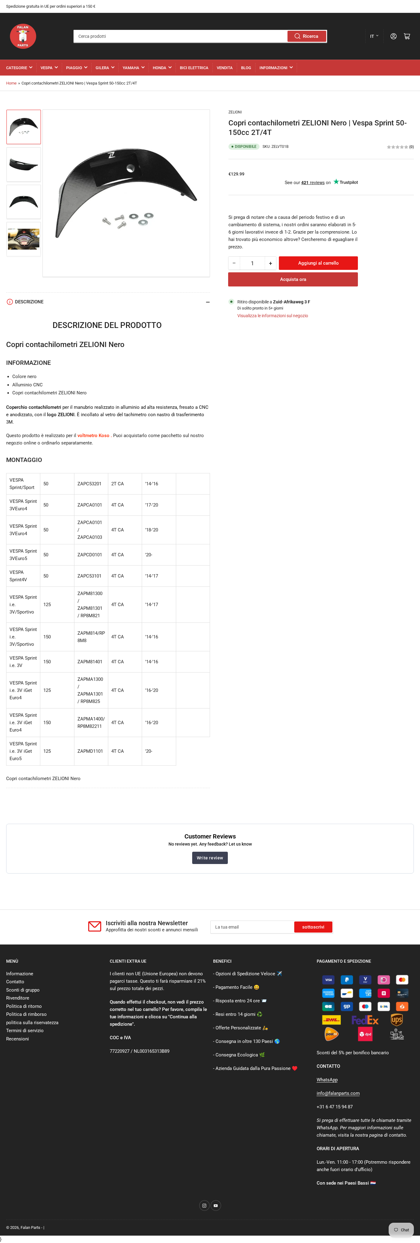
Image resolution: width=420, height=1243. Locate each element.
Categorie (16, 67)
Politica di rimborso (26, 1014)
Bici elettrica (194, 67)
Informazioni (273, 67)
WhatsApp (327, 1080)
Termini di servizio (25, 1030)
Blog (246, 67)
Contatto (15, 982)
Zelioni (235, 112)
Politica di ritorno (24, 1006)
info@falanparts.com (338, 1093)
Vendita (225, 67)
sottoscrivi (313, 927)
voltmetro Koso (93, 435)
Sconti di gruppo (23, 990)
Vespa (47, 67)
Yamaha (131, 67)
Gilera (102, 67)
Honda (159, 67)
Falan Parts (30, 1227)
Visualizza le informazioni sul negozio (272, 316)
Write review (210, 857)
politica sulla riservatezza (32, 1022)
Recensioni (17, 1039)
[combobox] (200, 36)
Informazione (19, 974)
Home (11, 83)
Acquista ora (293, 279)
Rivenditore (17, 998)
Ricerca (310, 36)
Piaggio (74, 67)
